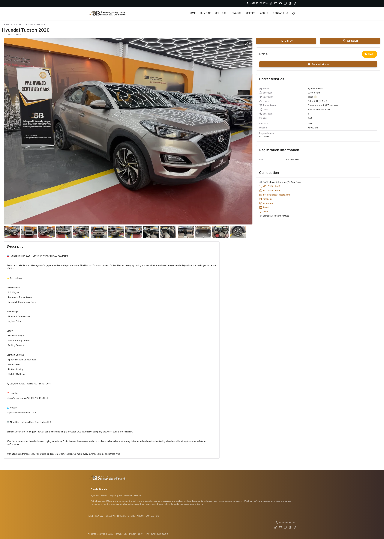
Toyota (113, 495)
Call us (289, 40)
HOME (192, 13)
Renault (128, 495)
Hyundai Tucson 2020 (35, 25)
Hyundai (95, 495)
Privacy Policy (135, 534)
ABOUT (264, 13)
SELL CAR (220, 13)
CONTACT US (280, 13)
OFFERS (250, 13)
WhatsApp (352, 40)
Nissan (137, 495)
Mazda (104, 495)
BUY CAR (205, 13)
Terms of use (121, 534)
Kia (120, 495)
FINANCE (236, 13)
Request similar (321, 64)
